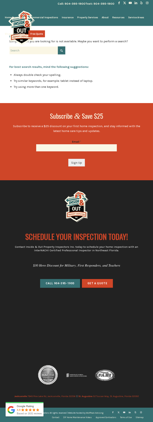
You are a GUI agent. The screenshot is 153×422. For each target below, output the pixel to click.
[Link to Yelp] (141, 3)
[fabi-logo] (105, 375)
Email (76, 141)
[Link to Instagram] (147, 3)
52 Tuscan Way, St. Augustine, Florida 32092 (108, 396)
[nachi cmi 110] (48, 375)
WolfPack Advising (94, 413)
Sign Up (76, 162)
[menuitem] (15, 17)
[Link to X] (124, 3)
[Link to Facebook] (119, 3)
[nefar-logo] (76, 375)
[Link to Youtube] (130, 3)
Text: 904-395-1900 (99, 3)
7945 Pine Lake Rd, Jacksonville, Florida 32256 (45, 396)
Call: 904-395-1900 (71, 3)
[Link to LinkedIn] (136, 3)
